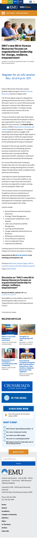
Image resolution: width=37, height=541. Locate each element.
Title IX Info (15, 480)
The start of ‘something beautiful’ (18, 439)
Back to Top (18, 452)
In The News (6, 524)
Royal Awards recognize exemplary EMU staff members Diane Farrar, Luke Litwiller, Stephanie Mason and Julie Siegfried (27, 366)
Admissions (13, 263)
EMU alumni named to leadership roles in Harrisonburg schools (19, 442)
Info (4, 1)
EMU (25, 7)
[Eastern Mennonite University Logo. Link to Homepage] (12, 7)
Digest (25, 263)
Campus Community (9, 514)
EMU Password (26, 480)
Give (21, 1)
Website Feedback (8, 483)
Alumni (19, 263)
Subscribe (5, 531)
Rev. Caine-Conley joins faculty (16, 432)
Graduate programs (28, 266)
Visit (9, 1)
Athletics (5, 518)
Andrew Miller (11, 269)
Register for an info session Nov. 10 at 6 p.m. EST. (18, 76)
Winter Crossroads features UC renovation (9, 338)
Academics (6, 511)
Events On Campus (22, 13)
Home (4, 504)
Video (4, 521)
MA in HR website (21, 255)
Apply (15, 1)
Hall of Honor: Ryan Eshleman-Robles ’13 (19, 429)
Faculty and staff (15, 266)
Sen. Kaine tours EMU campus (16, 435)
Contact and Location (9, 478)
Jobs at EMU (22, 478)
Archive (4, 528)
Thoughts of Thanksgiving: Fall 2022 (26, 338)
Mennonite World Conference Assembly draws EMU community (9, 362)
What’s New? (10, 13)
